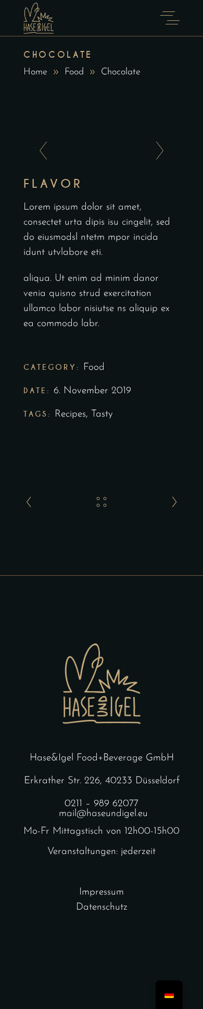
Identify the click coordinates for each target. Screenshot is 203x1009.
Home (35, 72)
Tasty (102, 414)
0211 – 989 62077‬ (101, 804)
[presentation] (40, 151)
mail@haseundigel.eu (103, 814)
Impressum (101, 892)
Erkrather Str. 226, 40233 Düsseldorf (102, 781)
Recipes (70, 414)
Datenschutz (102, 907)
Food (74, 72)
